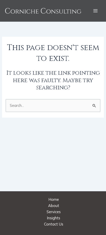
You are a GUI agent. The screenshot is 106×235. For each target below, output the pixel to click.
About (53, 205)
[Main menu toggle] (95, 10)
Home (54, 199)
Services (54, 211)
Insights (53, 217)
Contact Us (53, 224)
